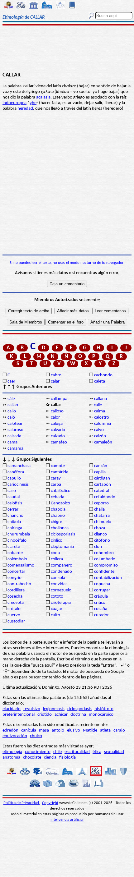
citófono (102, 540)
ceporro (101, 503)
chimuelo (102, 522)
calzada (14, 436)
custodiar (16, 621)
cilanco (100, 534)
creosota (15, 602)
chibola (14, 522)
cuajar (56, 609)
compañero (61, 565)
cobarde (15, 553)
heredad (25, 108)
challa (99, 509)
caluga (57, 423)
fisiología (67, 757)
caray (56, 478)
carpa (56, 484)
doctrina (78, 714)
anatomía (11, 757)
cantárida (59, 472)
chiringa (14, 528)
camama (15, 448)
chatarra (102, 515)
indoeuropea (14, 103)
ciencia (50, 757)
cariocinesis (18, 484)
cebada (57, 497)
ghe (33, 103)
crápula (101, 596)
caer (11, 381)
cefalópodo (104, 497)
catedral (101, 491)
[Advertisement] (67, 48)
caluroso (15, 430)
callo (11, 411)
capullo (14, 478)
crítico (99, 602)
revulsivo (31, 709)
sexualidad (114, 752)
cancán (100, 466)
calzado (58, 436)
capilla (100, 472)
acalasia (43, 97)
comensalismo (20, 565)
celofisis (14, 503)
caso (11, 491)
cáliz (11, 399)
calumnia (102, 423)
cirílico (56, 540)
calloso (57, 411)
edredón (10, 730)
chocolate (32, 757)
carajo (119, 730)
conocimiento (37, 752)
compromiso (106, 565)
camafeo (59, 442)
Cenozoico (60, 503)
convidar (59, 584)
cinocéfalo (16, 540)
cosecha (14, 596)
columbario (104, 559)
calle (98, 405)
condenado (61, 571)
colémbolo (17, 559)
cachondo (103, 375)
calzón (100, 436)
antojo (58, 730)
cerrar (12, 509)
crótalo (14, 609)
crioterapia (61, 602)
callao (12, 405)
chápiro (58, 515)
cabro (56, 375)
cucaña (100, 609)
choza (99, 528)
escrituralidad (77, 752)
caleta (99, 381)
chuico (36, 736)
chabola (58, 509)
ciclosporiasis (63, 534)
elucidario (11, 709)
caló (11, 417)
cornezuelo (61, 590)
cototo (57, 596)
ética (97, 752)
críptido (44, 714)
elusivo (73, 730)
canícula (28, 730)
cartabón (102, 484)
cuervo (13, 615)
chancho (15, 515)
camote (58, 466)
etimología (12, 752)
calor (55, 417)
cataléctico (60, 491)
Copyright (50, 803)
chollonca (60, 528)
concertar (16, 571)
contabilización (108, 578)
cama (12, 442)
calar (55, 381)
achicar (61, 714)
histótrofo (103, 709)
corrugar (102, 590)
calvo (99, 430)
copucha (102, 584)
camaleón (103, 442)
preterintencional (18, 714)
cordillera (16, 590)
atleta (105, 730)
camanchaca (19, 466)
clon (98, 546)
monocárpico (101, 714)
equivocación (14, 736)
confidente (104, 571)
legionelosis (54, 709)
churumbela (18, 534)
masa (44, 730)
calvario (58, 430)
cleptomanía (62, 546)
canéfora (15, 472)
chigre (56, 522)
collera (57, 559)
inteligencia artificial (67, 820)
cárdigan (102, 478)
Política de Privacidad (21, 803)
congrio (14, 578)
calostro (101, 417)
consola (58, 578)
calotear (14, 423)
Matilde (90, 730)
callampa (59, 399)
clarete (13, 546)
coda (55, 553)
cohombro (104, 553)
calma (99, 411)
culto (55, 615)
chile (57, 752)
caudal (13, 497)
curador (101, 615)
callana (100, 399)
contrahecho (19, 584)
